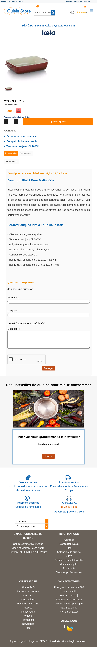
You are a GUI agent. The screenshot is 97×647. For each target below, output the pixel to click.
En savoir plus (11, 153)
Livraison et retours (28, 591)
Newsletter (28, 623)
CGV (69, 556)
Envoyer (48, 456)
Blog (69, 548)
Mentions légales (69, 564)
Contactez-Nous (69, 544)
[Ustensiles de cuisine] (17, 13)
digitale (23, 641)
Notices (28, 607)
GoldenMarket (54, 641)
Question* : (13, 328)
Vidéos (28, 615)
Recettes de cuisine (28, 603)
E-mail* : (12, 311)
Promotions (28, 619)
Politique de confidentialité (68, 560)
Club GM (28, 595)
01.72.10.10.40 (68, 607)
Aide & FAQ (28, 587)
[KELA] (48, 35)
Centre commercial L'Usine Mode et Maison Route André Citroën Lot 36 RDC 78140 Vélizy (28, 548)
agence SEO (38, 641)
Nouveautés (28, 611)
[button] (53, 12)
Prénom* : (13, 297)
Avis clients (69, 568)
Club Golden (28, 599)
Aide (28, 627)
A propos (69, 539)
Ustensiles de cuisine (69, 552)
